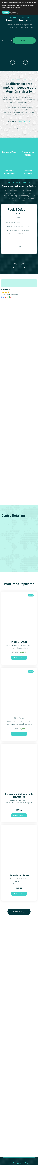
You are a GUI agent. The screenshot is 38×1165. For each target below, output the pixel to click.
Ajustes (14, 12)
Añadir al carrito (18, 658)
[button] (15, 265)
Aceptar (6, 12)
